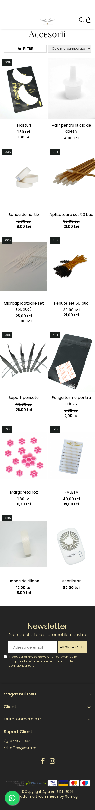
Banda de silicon (24, 581)
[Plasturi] (23, 88)
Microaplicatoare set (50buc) (24, 306)
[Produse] (8, 22)
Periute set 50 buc (71, 303)
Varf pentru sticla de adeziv (71, 128)
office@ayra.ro (22, 747)
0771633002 (19, 740)
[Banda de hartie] (23, 178)
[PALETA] (71, 455)
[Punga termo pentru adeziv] (71, 361)
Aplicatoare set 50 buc (71, 214)
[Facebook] (42, 761)
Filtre (27, 48)
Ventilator (71, 581)
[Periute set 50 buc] (71, 266)
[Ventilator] (71, 544)
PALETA (71, 492)
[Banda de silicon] (23, 544)
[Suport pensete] (23, 361)
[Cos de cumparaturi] (88, 20)
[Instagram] (52, 761)
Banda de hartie (24, 214)
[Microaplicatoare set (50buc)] (23, 266)
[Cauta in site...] (81, 20)
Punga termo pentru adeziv (71, 400)
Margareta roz (24, 492)
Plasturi (24, 125)
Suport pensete (24, 397)
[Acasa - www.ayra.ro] (48, 21)
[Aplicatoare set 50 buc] (71, 178)
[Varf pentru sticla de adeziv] (71, 88)
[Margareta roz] (23, 455)
